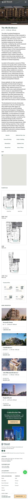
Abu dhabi (4, 480)
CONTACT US (14, 422)
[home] (8, 2)
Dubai (3, 478)
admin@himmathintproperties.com (9, 472)
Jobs (16, 478)
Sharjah (3, 490)
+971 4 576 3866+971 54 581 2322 (5, 467)
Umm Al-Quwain (5, 485)
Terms (16, 483)
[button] (3, 2)
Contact (17, 485)
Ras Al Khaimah (5, 483)
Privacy (16, 480)
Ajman (3, 487)
